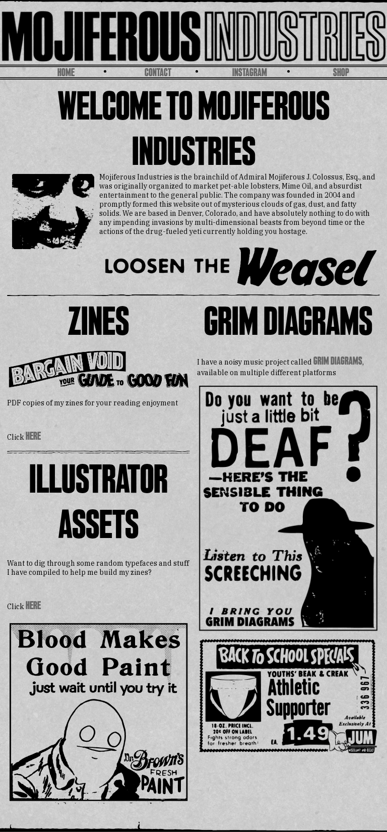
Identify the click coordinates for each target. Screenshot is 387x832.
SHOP (341, 73)
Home (66, 73)
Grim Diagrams (337, 361)
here (33, 437)
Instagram (249, 73)
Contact (158, 73)
